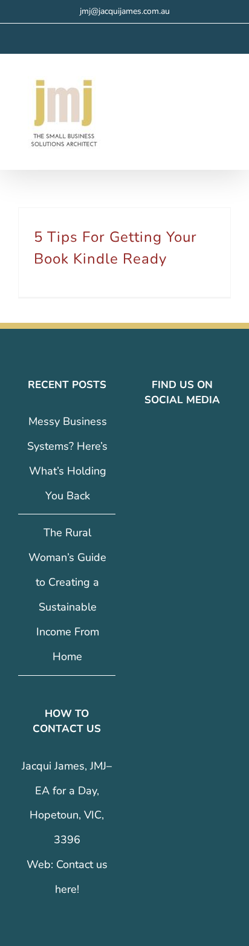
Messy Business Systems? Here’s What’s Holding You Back (67, 458)
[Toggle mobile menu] (226, 88)
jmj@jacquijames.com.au (125, 11)
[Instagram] (174, 437)
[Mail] (208, 437)
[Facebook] (157, 437)
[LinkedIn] (191, 437)
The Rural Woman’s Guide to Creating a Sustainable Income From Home (67, 594)
